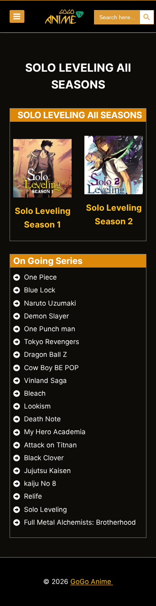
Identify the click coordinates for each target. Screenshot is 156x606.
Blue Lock (39, 290)
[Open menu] (17, 16)
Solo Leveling (45, 509)
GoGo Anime (91, 582)
